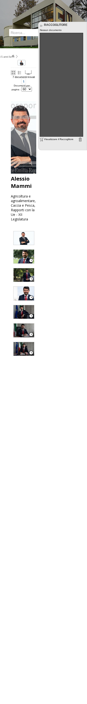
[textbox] (28, 32)
